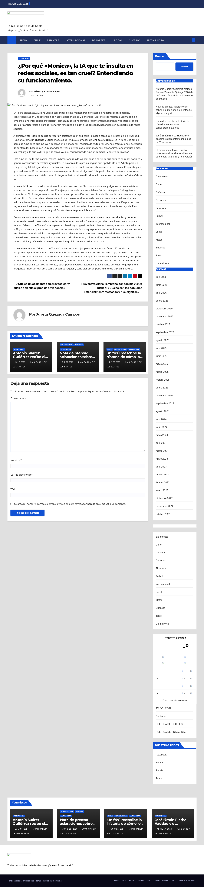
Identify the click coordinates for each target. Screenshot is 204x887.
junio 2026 (161, 285)
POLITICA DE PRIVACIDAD (171, 732)
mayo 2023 (162, 459)
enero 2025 (162, 387)
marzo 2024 (162, 451)
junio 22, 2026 (70, 829)
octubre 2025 (163, 324)
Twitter (159, 762)
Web (13, 489)
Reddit (159, 770)
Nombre (16, 460)
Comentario (18, 398)
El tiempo (166, 700)
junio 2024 (161, 427)
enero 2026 (162, 300)
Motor (159, 239)
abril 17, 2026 (164, 829)
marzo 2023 (162, 474)
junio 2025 (161, 356)
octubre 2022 (163, 514)
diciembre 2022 (164, 498)
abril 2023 (161, 466)
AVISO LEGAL (164, 708)
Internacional (76, 40)
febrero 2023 (163, 482)
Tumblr (159, 778)
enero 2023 (162, 490)
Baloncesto (162, 176)
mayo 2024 (162, 435)
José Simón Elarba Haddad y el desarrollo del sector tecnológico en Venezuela (173, 138)
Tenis (159, 255)
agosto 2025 (162, 340)
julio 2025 (161, 348)
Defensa (160, 192)
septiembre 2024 (165, 403)
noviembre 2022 (164, 506)
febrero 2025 (163, 379)
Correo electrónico (22, 474)
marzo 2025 (162, 372)
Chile (37, 40)
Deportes (99, 40)
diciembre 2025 (164, 308)
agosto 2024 (162, 411)
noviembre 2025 (164, 316)
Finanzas (53, 40)
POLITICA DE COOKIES (169, 724)
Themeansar (57, 880)
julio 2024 (161, 419)
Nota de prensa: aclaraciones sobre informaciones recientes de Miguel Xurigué (174, 110)
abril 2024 (161, 443)
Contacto (161, 716)
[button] (189, 40)
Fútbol (159, 216)
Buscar (160, 56)
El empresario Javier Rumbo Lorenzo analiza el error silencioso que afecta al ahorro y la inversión (174, 153)
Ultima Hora (155, 40)
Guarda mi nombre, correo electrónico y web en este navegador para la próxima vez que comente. (70, 504)
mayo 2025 (162, 364)
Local (118, 40)
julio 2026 (161, 277)
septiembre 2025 (165, 332)
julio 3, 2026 (22, 829)
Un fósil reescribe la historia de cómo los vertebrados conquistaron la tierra (173, 124)
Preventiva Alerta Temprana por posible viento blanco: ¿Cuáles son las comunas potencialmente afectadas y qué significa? (111, 287)
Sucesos (135, 40)
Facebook (161, 754)
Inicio (23, 40)
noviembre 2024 (164, 395)
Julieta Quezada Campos (46, 91)
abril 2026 (161, 293)
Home (116, 881)
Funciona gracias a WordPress (20, 880)
